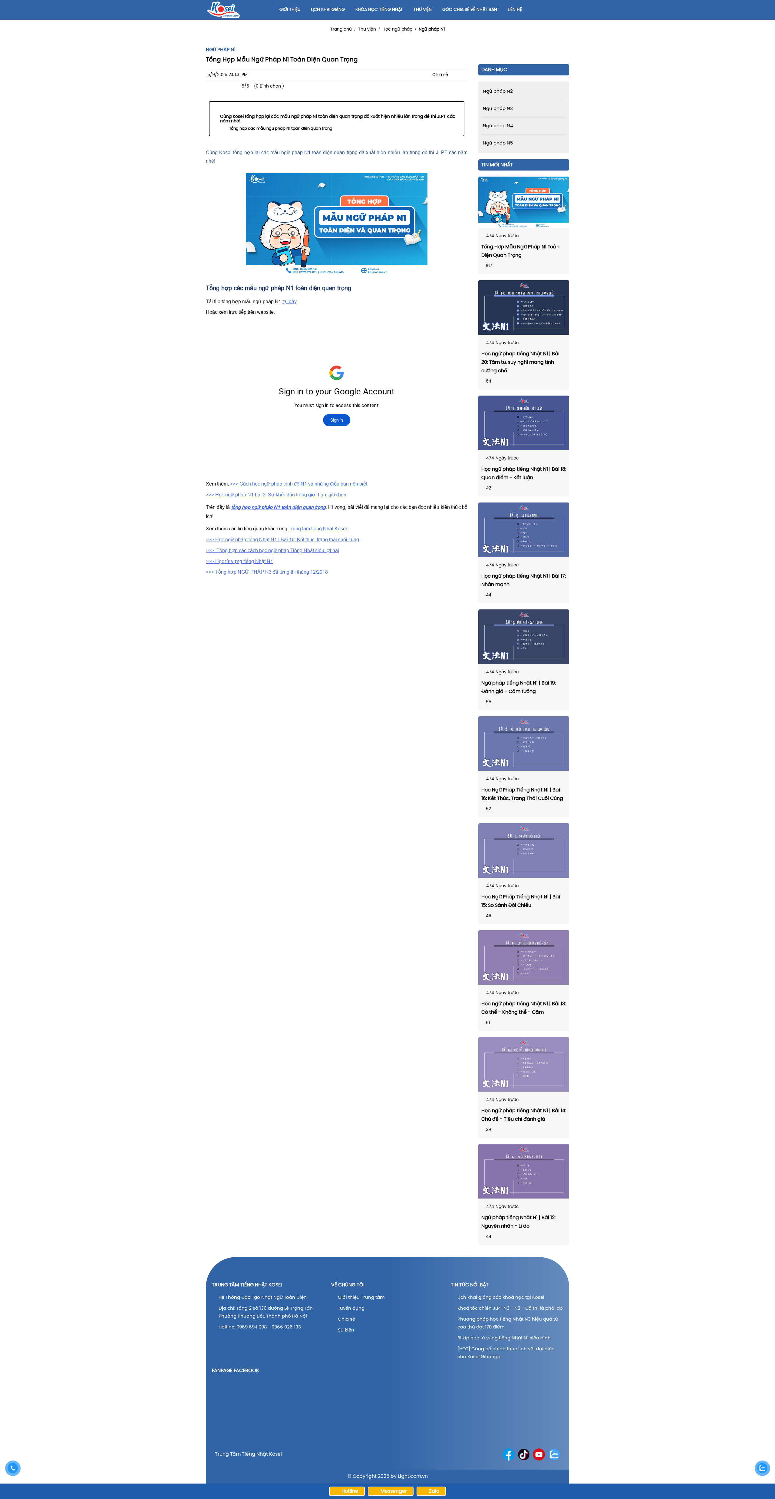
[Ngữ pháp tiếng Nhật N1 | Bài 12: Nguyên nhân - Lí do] (523, 1171)
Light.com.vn (413, 1476)
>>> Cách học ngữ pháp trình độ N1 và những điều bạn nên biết (298, 483)
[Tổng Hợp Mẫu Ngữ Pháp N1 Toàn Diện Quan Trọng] (523, 202)
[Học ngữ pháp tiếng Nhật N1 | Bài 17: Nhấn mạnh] (523, 529)
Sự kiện (346, 1330)
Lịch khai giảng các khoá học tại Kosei (500, 1297)
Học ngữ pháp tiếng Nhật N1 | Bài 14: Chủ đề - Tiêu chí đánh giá (523, 1115)
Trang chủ (341, 29)
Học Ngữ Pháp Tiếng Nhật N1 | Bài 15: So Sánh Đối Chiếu (520, 901)
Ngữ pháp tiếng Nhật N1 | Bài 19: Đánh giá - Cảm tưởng (518, 687)
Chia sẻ (346, 1319)
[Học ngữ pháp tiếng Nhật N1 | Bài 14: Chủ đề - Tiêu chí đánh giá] (523, 1064)
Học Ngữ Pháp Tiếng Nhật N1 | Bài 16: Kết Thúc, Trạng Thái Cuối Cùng (522, 794)
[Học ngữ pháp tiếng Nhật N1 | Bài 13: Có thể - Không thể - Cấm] (523, 957)
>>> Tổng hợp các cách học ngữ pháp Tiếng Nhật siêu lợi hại (272, 550)
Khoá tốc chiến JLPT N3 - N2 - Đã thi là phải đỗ (510, 1308)
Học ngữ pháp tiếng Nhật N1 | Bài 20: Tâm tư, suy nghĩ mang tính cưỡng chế (520, 362)
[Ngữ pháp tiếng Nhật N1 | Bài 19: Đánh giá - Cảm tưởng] (523, 636)
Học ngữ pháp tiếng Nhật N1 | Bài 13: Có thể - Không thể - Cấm (523, 1008)
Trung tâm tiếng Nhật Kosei (318, 528)
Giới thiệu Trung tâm (362, 1297)
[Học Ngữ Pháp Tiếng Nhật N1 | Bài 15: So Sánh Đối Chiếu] (523, 850)
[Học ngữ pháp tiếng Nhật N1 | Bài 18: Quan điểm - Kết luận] (523, 423)
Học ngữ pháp (397, 29)
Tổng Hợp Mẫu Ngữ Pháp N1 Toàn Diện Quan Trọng (520, 251)
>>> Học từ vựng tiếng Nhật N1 (239, 561)
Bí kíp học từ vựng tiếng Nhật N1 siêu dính (504, 1338)
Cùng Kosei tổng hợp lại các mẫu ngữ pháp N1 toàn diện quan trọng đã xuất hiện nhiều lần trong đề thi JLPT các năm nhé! (337, 119)
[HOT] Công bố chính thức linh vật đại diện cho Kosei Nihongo (506, 1353)
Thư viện (367, 29)
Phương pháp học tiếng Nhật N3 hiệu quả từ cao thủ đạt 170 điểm (507, 1323)
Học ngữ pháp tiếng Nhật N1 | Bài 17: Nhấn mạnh (523, 580)
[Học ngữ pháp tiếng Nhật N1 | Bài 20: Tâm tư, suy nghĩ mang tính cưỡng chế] (523, 307)
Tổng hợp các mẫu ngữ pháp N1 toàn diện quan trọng (280, 129)
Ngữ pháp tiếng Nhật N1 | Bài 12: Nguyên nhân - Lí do (518, 1222)
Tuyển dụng (351, 1308)
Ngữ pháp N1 (432, 29)
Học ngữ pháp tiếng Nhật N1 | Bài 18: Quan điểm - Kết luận (523, 473)
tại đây (289, 301)
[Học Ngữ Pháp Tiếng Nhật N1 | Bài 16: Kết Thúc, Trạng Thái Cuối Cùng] (523, 743)
